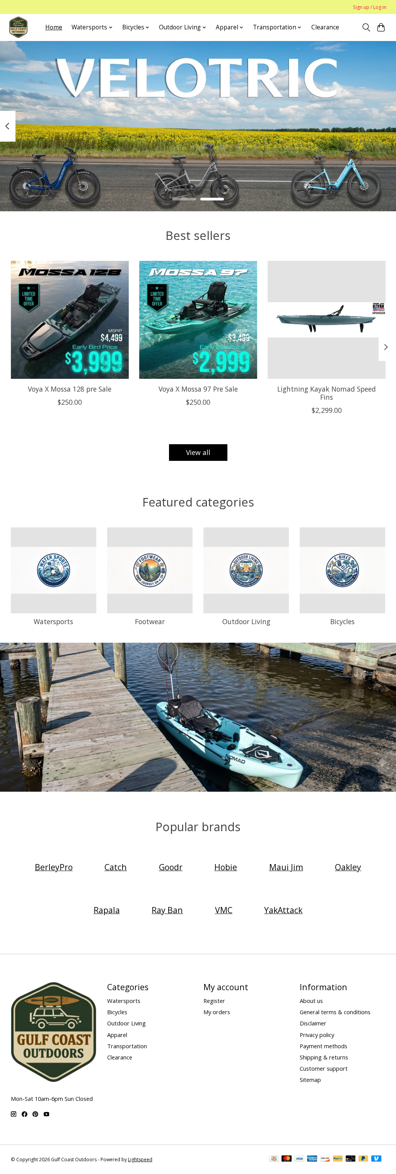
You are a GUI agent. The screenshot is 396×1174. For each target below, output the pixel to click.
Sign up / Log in (369, 7)
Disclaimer (313, 1023)
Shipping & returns (324, 1057)
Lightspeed (140, 1159)
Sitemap (310, 1079)
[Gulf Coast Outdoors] (18, 27)
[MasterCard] (287, 1159)
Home (53, 27)
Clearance (325, 27)
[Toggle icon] (366, 27)
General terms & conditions (335, 1012)
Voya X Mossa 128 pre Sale (69, 389)
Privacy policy (317, 1035)
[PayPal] (338, 1159)
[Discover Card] (325, 1159)
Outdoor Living (246, 621)
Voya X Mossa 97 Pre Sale (198, 389)
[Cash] (274, 1159)
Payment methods (323, 1046)
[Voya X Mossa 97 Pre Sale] (198, 320)
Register (214, 1001)
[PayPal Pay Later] (363, 1159)
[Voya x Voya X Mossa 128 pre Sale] (70, 320)
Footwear (150, 621)
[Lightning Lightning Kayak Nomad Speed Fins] (327, 320)
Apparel (117, 1035)
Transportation (127, 1046)
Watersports (53, 621)
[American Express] (312, 1159)
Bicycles (342, 621)
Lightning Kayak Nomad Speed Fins (326, 393)
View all (198, 452)
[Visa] (299, 1159)
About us (311, 1001)
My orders (216, 1012)
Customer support (324, 1068)
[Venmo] (376, 1159)
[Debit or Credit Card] (351, 1159)
